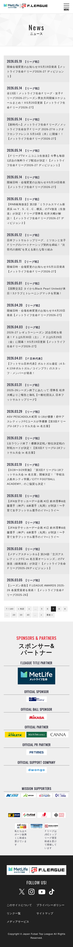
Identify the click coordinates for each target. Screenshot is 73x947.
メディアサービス (18, 921)
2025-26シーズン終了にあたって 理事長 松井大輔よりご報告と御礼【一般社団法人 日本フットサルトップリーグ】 (36, 395)
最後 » (50, 615)
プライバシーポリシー (50, 905)
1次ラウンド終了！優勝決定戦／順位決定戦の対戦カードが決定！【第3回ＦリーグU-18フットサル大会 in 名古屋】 (36, 448)
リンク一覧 (14, 913)
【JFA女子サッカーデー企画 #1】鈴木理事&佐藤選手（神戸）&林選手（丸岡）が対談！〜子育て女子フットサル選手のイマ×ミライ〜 (36, 532)
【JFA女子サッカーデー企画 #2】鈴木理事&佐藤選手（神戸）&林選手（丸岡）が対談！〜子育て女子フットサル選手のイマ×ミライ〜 (36, 506)
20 (14, 615)
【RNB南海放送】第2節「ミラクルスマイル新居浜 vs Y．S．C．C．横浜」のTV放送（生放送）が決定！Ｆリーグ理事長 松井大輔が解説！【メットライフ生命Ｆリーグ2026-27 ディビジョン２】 (36, 213)
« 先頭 (21, 609)
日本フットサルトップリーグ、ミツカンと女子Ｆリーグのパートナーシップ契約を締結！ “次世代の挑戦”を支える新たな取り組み (36, 245)
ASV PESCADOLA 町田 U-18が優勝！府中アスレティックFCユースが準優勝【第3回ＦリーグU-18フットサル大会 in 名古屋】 (36, 421)
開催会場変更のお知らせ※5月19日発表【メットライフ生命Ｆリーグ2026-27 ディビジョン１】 (36, 71)
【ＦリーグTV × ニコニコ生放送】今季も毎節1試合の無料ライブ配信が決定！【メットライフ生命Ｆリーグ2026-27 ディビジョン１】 (36, 160)
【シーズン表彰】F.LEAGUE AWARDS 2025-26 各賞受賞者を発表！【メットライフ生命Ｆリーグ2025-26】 (36, 590)
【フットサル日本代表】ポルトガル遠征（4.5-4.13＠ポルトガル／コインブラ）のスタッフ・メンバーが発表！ (36, 368)
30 (21, 615)
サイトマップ (44, 913)
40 (28, 615)
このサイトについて (19, 905)
